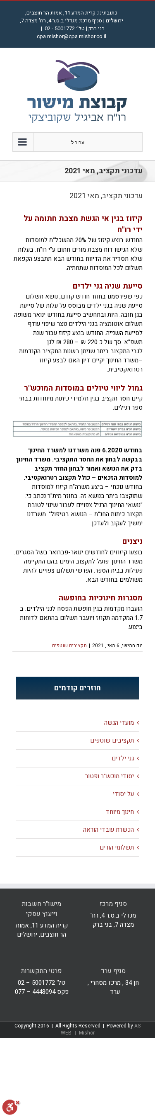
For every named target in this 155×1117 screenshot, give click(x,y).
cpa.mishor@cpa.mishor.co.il (71, 36)
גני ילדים (123, 758)
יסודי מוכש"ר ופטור (109, 776)
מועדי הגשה (119, 722)
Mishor (87, 1033)
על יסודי (123, 794)
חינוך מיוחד (120, 811)
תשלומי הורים (117, 847)
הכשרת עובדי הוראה (108, 829)
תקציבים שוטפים (69, 645)
